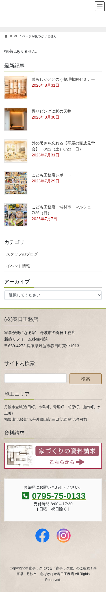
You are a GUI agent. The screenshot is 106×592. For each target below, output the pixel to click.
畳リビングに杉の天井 (51, 111)
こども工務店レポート (51, 175)
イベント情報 (18, 266)
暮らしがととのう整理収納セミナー (63, 79)
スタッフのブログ (22, 254)
